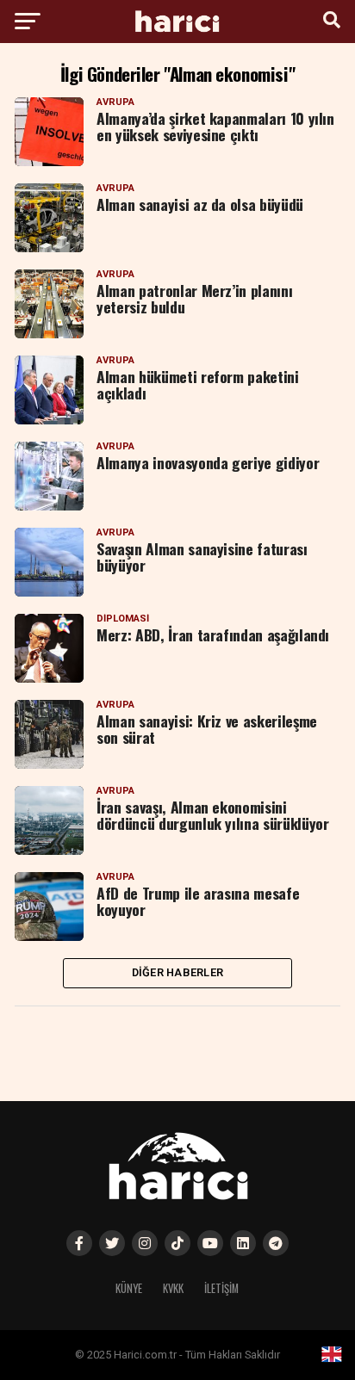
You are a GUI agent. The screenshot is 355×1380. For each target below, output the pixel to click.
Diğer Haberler (178, 972)
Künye (128, 1288)
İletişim (221, 1288)
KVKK (173, 1288)
